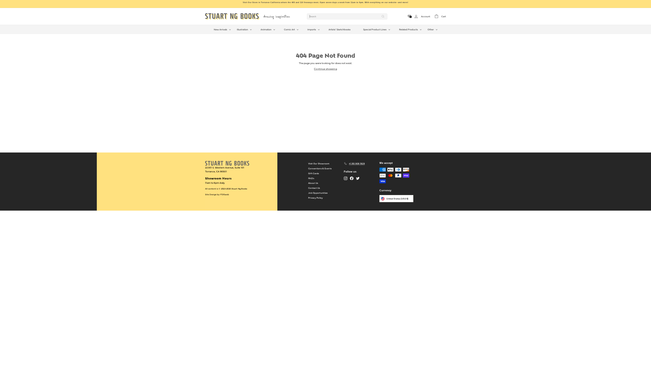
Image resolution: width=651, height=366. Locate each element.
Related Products (408, 29)
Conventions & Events (320, 168)
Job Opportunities (318, 192)
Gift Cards (313, 173)
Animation (266, 29)
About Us (313, 182)
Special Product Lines (375, 29)
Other (431, 29)
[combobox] (347, 16)
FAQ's (311, 178)
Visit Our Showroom (319, 163)
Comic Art (289, 29)
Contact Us (314, 187)
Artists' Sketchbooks (340, 29)
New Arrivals (220, 29)
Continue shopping (325, 68)
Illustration (242, 29)
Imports (311, 29)
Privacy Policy (315, 197)
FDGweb (224, 194)
